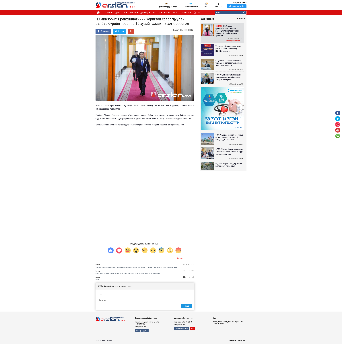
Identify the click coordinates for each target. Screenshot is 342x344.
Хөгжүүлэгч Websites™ (237, 340)
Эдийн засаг (120, 13)
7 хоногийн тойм (190, 7)
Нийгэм (133, 13)
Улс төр (106, 13)
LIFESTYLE (156, 13)
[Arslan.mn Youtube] (338, 130)
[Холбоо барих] (338, 136)
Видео (175, 13)
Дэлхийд (144, 13)
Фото (166, 13)
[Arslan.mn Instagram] (338, 124)
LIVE (197, 13)
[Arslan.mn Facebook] (338, 113)
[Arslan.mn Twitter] (338, 118)
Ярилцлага (186, 13)
